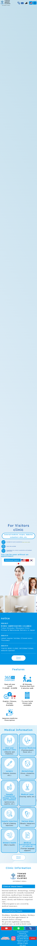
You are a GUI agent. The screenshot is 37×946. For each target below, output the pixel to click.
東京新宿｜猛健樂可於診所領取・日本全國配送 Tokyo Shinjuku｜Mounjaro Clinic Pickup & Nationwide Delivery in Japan (18, 628)
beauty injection (9, 821)
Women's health (9, 842)
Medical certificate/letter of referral (27, 844)
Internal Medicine (27, 748)
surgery (9, 771)
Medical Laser (27, 794)
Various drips (28, 821)
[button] (34, 3)
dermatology (27, 771)
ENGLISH (32, 3)
